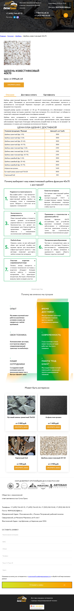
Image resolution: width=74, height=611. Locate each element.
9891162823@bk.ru (63, 7)
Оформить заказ (14, 85)
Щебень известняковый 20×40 (53, 458)
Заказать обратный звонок (43, 18)
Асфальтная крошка (53, 417)
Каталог (10, 36)
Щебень (18, 36)
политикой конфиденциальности (39, 576)
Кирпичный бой (21, 458)
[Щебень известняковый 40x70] (17, 64)
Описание (10, 95)
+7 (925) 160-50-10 (42, 15)
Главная (3, 36)
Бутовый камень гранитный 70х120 (21, 417)
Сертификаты (49, 95)
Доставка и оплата (29, 95)
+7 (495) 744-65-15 (14, 13)
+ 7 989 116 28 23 (41, 13)
